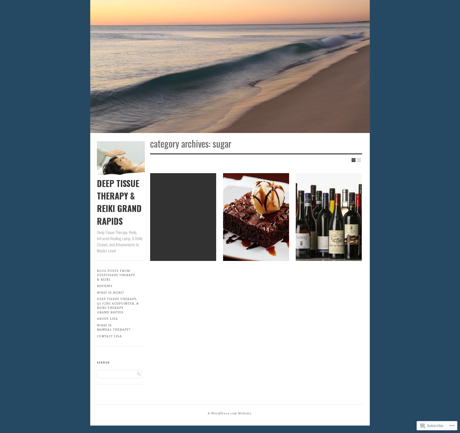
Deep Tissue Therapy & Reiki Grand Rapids (119, 202)
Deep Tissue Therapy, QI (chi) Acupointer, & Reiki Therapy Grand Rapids (118, 305)
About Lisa (107, 318)
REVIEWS (105, 286)
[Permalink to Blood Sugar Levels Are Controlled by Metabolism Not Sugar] (183, 217)
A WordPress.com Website (230, 413)
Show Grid (353, 160)
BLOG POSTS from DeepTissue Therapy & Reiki (116, 275)
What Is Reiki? (110, 292)
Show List (359, 160)
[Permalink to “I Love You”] (256, 217)
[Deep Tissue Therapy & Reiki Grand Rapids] (230, 67)
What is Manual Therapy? (113, 327)
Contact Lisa (109, 336)
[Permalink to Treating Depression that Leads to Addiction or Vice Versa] (329, 217)
